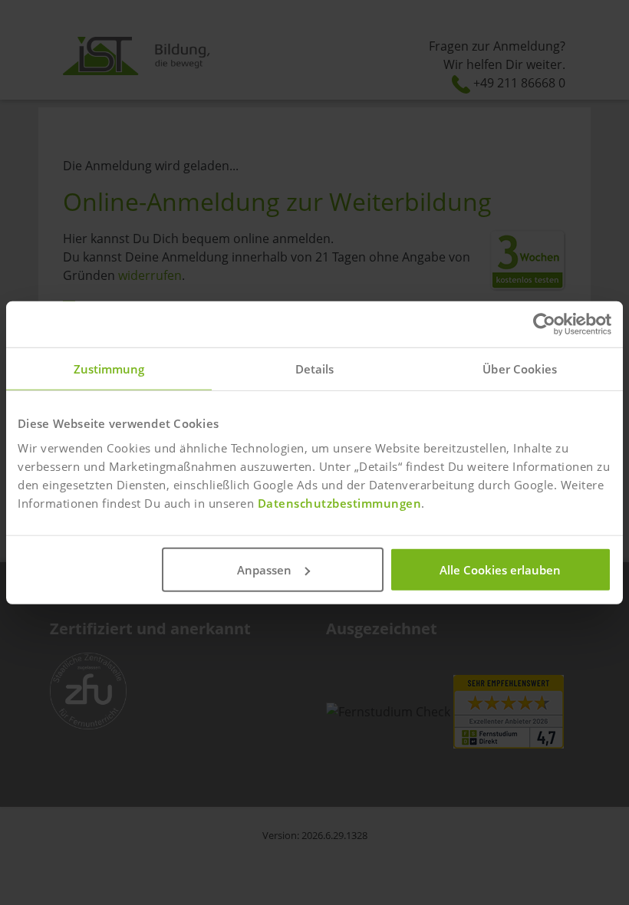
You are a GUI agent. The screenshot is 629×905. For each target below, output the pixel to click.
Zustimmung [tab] (109, 369)
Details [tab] (314, 369)
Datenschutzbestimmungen (340, 502)
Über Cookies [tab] (519, 369)
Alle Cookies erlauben (500, 569)
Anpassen (264, 569)
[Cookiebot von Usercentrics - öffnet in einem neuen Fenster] (544, 324)
